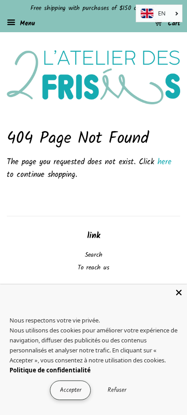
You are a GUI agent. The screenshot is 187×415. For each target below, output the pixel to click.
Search (94, 255)
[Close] (178, 292)
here (164, 162)
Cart (173, 24)
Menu (26, 24)
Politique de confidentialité (50, 370)
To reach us (93, 268)
